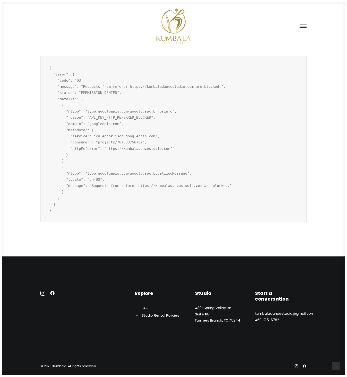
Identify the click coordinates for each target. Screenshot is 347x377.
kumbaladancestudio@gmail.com (284, 313)
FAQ (145, 307)
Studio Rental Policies (160, 315)
